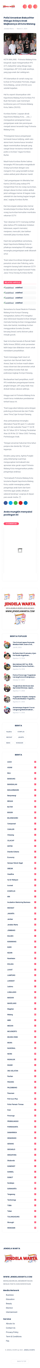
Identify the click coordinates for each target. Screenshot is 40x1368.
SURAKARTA (21, 1189)
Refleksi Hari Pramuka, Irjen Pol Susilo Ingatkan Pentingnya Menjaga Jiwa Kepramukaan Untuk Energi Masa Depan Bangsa (24, 654)
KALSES (21, 936)
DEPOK (21, 846)
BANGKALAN (21, 784)
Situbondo (21, 1161)
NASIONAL (21, 1048)
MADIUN (21, 998)
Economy (21, 857)
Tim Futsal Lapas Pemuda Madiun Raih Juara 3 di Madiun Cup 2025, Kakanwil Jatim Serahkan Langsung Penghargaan (24, 643)
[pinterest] (21, 503)
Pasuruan (21, 1093)
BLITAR (21, 807)
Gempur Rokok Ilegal (21, 863)
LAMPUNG (21, 975)
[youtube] (28, 1355)
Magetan (21, 1009)
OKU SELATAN (21, 1071)
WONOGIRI (19, 743)
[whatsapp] (16, 503)
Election (9, 1308)
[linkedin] (26, 503)
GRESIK (21, 869)
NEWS (8, 743)
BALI (21, 773)
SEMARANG (21, 1138)
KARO (21, 947)
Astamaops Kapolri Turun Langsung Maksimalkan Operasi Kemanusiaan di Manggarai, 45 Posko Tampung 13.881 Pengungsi (24, 709)
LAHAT (21, 970)
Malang (21, 1015)
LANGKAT (21, 981)
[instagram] (24, 1355)
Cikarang (21, 835)
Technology (21, 1200)
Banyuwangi (21, 796)
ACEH (21, 762)
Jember (21, 919)
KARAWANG (21, 942)
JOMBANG (21, 930)
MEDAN (21, 1026)
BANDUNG (21, 779)
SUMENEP (21, 1166)
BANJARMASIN (21, 790)
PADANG (21, 1082)
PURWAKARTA (21, 1127)
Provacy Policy (12, 1332)
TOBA (21, 1205)
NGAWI (21, 1065)
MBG (21, 1020)
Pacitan (21, 1076)
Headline (9, 732)
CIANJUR (21, 829)
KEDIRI (21, 953)
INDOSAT (9, 737)
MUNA (21, 1043)
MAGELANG (21, 1003)
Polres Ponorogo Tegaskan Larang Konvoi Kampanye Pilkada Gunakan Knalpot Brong (24, 676)
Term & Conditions (14, 1336)
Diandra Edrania (21, 852)
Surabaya (21, 1183)
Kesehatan (21, 958)
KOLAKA (21, 964)
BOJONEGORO (21, 818)
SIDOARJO (21, 1149)
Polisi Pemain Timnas (21, 1104)
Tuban (21, 1211)
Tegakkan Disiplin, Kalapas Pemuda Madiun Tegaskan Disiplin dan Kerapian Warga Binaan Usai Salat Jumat (24, 698)
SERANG (21, 1144)
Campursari (21, 824)
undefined (18, 288)
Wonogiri (21, 1222)
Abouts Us (10, 1323)
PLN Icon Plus (21, 1099)
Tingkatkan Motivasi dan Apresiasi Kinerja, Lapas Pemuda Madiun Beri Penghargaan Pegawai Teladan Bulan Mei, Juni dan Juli (23, 687)
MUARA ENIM (21, 1037)
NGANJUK (21, 1059)
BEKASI (21, 801)
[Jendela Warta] (9, 6)
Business (10, 1295)
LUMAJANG (21, 992)
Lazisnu (21, 987)
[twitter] (11, 503)
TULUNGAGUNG (21, 1217)
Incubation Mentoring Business (21, 902)
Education (10, 1299)
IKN (21, 897)
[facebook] (6, 503)
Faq (7, 1341)
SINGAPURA (21, 1155)
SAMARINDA (21, 1132)
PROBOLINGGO (21, 1121)
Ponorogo (21, 1116)
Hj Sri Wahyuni (21, 880)
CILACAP (21, 841)
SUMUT (21, 1177)
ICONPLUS (21, 732)
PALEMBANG (21, 1088)
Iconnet (21, 885)
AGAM (21, 767)
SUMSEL (21, 1172)
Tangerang (21, 1194)
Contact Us (10, 1328)
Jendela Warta (21, 925)
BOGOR (21, 812)
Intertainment (11, 1312)
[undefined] (9, 287)
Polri (21, 1110)
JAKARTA (21, 737)
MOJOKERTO (21, 1031)
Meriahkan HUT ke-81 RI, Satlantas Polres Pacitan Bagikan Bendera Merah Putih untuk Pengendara (23, 665)
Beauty (9, 1303)
